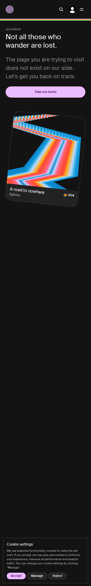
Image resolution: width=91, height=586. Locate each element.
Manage (37, 576)
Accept (16, 576)
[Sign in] (72, 9)
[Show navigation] (81, 9)
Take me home (45, 92)
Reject (57, 576)
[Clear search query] (61, 9)
